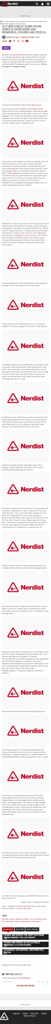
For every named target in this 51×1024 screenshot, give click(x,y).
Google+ (18, 41)
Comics (6, 48)
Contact (16, 1014)
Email (26, 41)
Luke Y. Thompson (21, 37)
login (42, 4)
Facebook (14, 41)
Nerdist (9, 4)
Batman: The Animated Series (34, 919)
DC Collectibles (40, 233)
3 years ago (7, 982)
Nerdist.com (4, 1016)
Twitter (10, 41)
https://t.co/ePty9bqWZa (20, 978)
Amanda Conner (22, 235)
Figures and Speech (22, 921)
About (25, 1014)
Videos (44, 1014)
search (37, 4)
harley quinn (36, 921)
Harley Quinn (36, 105)
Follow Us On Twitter (25, 986)
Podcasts (34, 1014)
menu (48, 4)
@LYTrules (27, 908)
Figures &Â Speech (19, 55)
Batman (19, 919)
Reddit (22, 41)
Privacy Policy (30, 1016)
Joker (46, 111)
